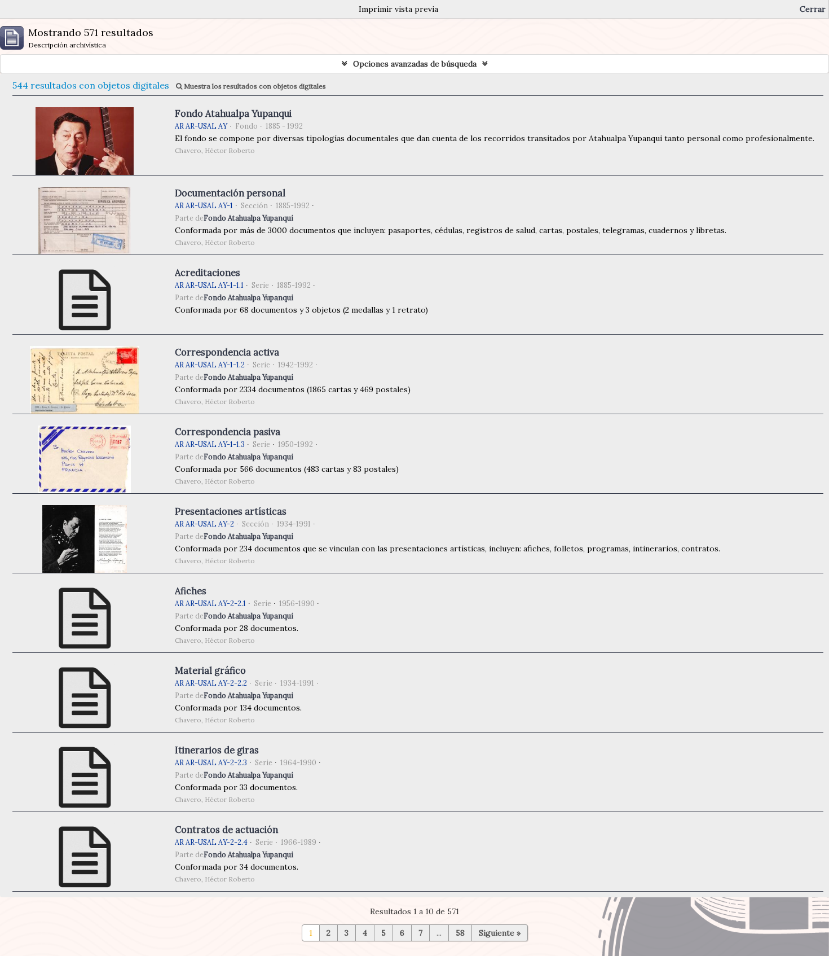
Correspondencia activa (227, 352)
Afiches (190, 591)
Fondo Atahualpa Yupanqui (233, 113)
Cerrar (813, 9)
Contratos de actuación (226, 829)
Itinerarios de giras (217, 750)
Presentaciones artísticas (230, 511)
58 (460, 933)
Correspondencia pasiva (227, 431)
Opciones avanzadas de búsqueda (415, 64)
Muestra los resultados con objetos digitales (254, 86)
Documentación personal (230, 193)
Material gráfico (210, 670)
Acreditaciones (207, 272)
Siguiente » (500, 933)
